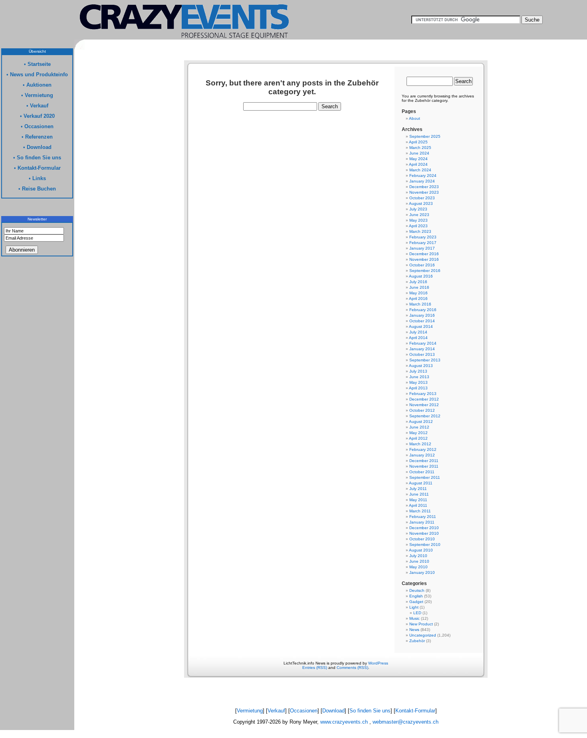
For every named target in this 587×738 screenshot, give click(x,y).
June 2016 (419, 287)
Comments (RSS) (352, 667)
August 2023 (421, 203)
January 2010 (422, 572)
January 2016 (422, 315)
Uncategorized (422, 635)
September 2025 (424, 136)
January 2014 (422, 349)
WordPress (378, 663)
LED (417, 613)
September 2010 (424, 544)
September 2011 (424, 477)
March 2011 (420, 511)
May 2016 (418, 293)
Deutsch (416, 590)
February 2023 (422, 237)
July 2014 (418, 332)
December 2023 (424, 186)
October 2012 (422, 410)
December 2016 (424, 254)
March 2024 (420, 170)
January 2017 (422, 248)
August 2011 (420, 483)
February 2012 (422, 449)
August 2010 (421, 550)
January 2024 (422, 181)
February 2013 (422, 393)
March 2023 (420, 231)
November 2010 (424, 533)
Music (414, 618)
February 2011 (422, 516)
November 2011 (423, 466)
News (414, 629)
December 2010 (424, 528)
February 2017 (422, 242)
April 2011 (418, 505)
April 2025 (418, 142)
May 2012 (418, 432)
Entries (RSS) (314, 667)
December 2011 (423, 460)
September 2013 (424, 360)
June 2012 (419, 427)
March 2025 (420, 147)
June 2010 (419, 561)
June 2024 (419, 153)
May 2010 (418, 567)
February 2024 (422, 175)
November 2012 (424, 405)
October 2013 (422, 354)
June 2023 (419, 214)
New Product (421, 624)
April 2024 (418, 164)
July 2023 (418, 209)
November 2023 (424, 192)
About (414, 118)
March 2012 (420, 444)
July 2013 (418, 371)
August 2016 (421, 276)
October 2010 (422, 539)
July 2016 (418, 282)
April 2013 (418, 388)
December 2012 (424, 399)
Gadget (416, 601)
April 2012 (418, 438)
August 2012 (421, 421)
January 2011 (421, 522)
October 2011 (421, 472)
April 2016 (418, 298)
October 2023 (422, 198)
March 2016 (420, 304)
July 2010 (418, 556)
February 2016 (422, 310)
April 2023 (418, 226)
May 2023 (418, 220)
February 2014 (422, 343)
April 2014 (418, 337)
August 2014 (421, 326)
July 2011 (418, 488)
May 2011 (418, 500)
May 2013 (418, 382)
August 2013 (421, 365)
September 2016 (424, 270)
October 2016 (422, 265)
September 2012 (424, 416)
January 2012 (422, 455)
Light (413, 607)
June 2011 (419, 494)
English (416, 596)
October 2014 (422, 321)
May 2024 (418, 159)
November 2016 (424, 259)
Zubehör (417, 641)
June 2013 (419, 377)
